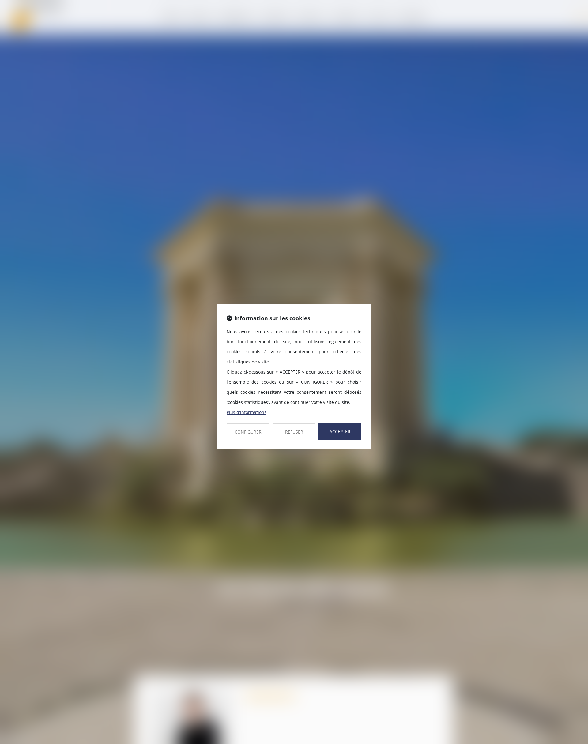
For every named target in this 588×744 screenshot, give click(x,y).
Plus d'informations (246, 412)
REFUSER (294, 432)
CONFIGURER (248, 432)
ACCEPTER (340, 431)
